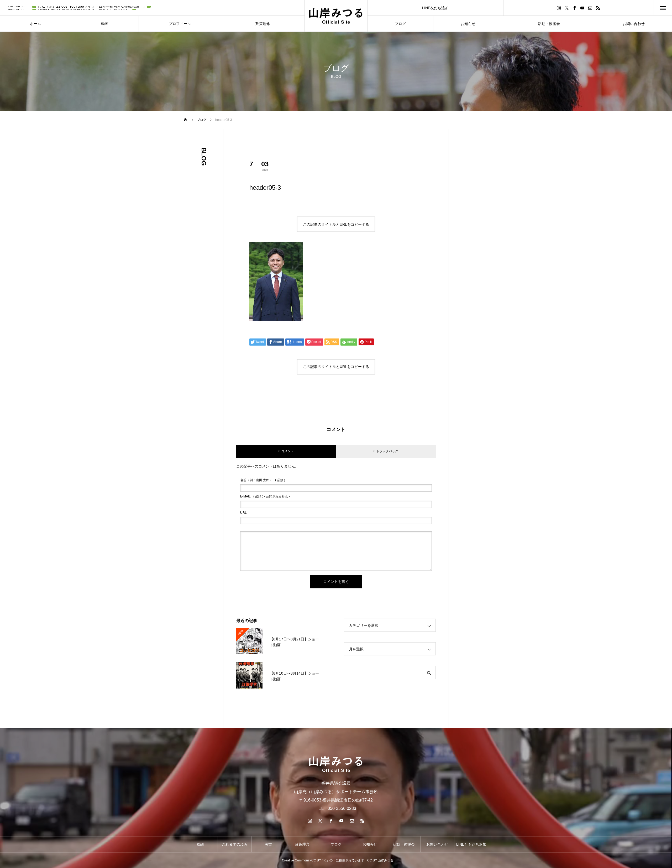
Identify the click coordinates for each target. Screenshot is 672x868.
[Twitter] (567, 8)
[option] (152, 8)
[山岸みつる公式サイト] (336, 16)
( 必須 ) (262, 480)
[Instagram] (559, 8)
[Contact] (590, 8)
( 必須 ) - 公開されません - (265, 496)
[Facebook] (575, 8)
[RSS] (598, 8)
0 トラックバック (386, 451)
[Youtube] (582, 8)
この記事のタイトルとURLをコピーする (336, 224)
